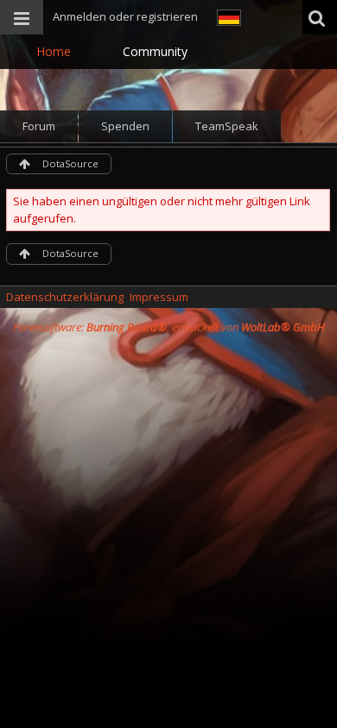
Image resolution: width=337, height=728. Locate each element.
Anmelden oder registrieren (125, 16)
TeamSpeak (226, 126)
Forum (38, 126)
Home (53, 51)
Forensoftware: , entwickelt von (169, 327)
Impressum (159, 296)
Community (155, 51)
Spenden (125, 126)
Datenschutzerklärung (65, 296)
